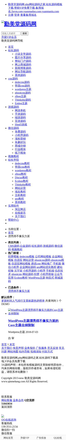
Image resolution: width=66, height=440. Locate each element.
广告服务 (41, 348)
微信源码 (13, 128)
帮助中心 (13, 219)
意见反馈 (52, 348)
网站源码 (28, 274)
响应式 (50, 277)
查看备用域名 (28, 14)
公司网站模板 (43, 256)
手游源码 (20, 113)
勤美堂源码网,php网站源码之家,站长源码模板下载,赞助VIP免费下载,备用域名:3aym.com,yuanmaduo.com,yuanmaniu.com (35, 8)
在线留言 (20, 212)
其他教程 (20, 202)
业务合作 (18, 400)
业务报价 (29, 348)
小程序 (41, 270)
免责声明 (18, 348)
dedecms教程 (22, 163)
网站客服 (6, 400)
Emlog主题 (21, 103)
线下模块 (20, 152)
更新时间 (6, 300)
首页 (11, 46)
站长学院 (13, 159)
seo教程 (19, 198)
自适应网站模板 (21, 263)
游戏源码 (13, 106)
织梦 (36, 274)
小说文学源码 (23, 53)
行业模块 (20, 149)
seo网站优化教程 (46, 267)
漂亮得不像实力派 (19, 291)
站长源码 (13, 50)
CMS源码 (13, 245)
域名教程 (20, 191)
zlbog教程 (20, 174)
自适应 (18, 260)
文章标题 (28, 300)
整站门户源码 (23, 61)
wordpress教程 (23, 170)
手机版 (57, 263)
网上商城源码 (23, 64)
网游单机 (20, 110)
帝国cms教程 (22, 166)
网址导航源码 (23, 71)
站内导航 (24, 351)
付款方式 (47, 351)
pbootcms (17, 274)
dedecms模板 (27, 256)
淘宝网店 (20, 209)
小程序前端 (47, 274)
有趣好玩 (20, 142)
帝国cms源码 (22, 85)
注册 (11, 14)
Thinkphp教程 (23, 184)
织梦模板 (13, 256)
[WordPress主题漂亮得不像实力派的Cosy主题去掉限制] (36, 313)
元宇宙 (18, 270)
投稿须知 (35, 351)
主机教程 (20, 195)
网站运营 (20, 188)
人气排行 (17, 300)
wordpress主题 (23, 89)
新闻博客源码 (23, 68)
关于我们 (20, 216)
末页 (12, 344)
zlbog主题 (20, 96)
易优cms (36, 263)
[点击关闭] (1, 413)
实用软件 (13, 205)
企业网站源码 (28, 267)
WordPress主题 (36, 277)
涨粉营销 (20, 138)
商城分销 (20, 145)
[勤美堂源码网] (19, 24)
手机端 (50, 270)
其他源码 (20, 75)
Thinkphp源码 (23, 99)
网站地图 (12, 351)
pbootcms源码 (23, 92)
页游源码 (20, 121)
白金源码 (25, 245)
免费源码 (20, 131)
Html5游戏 (21, 124)
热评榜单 (39, 300)
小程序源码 (21, 135)
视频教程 (13, 156)
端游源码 (20, 117)
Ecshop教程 (21, 181)
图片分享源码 (23, 57)
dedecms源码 (22, 82)
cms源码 (13, 78)
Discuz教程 (21, 177)
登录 (17, 14)
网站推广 (46, 263)
